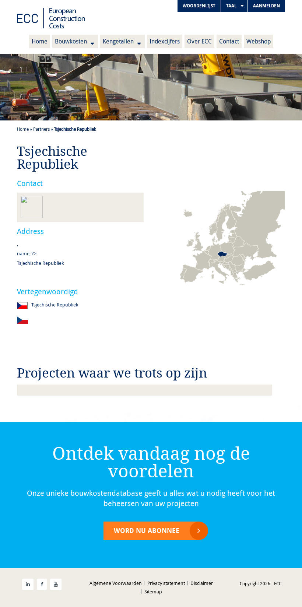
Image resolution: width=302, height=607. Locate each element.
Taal (231, 6)
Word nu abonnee (146, 530)
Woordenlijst (199, 6)
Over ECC (199, 41)
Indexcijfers (165, 41)
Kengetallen (118, 41)
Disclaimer (201, 583)
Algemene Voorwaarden (115, 583)
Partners (41, 129)
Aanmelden (266, 6)
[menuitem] (199, 6)
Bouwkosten (71, 41)
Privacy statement (166, 583)
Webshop (258, 41)
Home (40, 41)
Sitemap (153, 591)
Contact (229, 41)
